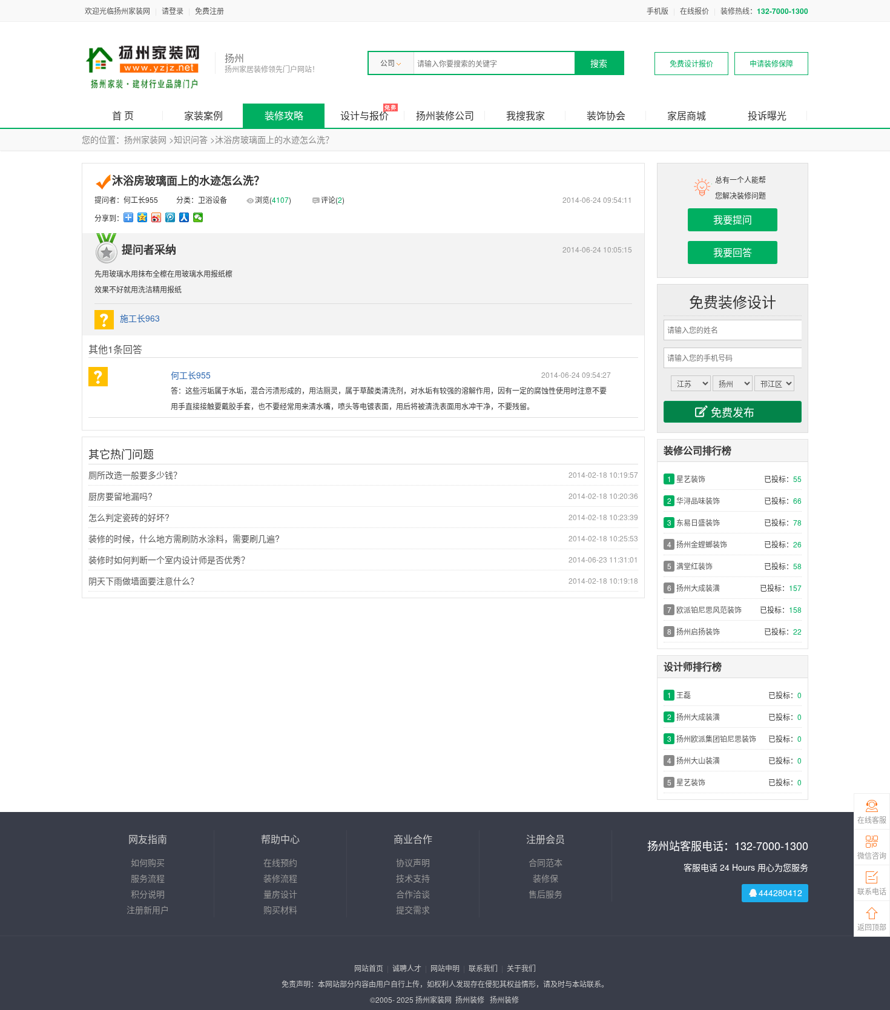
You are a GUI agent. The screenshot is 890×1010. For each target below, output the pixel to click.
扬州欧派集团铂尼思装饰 (716, 738)
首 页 (123, 115)
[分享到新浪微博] (156, 217)
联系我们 (483, 968)
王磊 (683, 695)
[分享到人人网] (184, 217)
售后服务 (545, 894)
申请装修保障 (771, 63)
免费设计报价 (691, 63)
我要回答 (732, 252)
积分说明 (148, 894)
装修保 (545, 878)
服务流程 (148, 878)
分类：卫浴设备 (201, 199)
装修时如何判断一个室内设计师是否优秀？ (168, 559)
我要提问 (732, 219)
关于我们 (521, 968)
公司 (387, 63)
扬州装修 (469, 999)
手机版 (657, 10)
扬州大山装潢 (698, 760)
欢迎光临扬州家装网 (117, 10)
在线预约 (280, 862)
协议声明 (413, 862)
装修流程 (280, 878)
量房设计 (280, 894)
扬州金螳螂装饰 (701, 544)
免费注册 (209, 10)
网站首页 (368, 968)
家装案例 (203, 115)
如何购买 (148, 862)
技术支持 (413, 878)
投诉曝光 (767, 115)
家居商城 (686, 115)
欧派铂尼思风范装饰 (709, 609)
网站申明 (445, 968)
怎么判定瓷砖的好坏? (129, 517)
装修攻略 (284, 115)
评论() (332, 199)
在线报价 (694, 10)
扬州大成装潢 (698, 588)
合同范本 (545, 862)
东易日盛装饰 (698, 522)
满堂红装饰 (694, 566)
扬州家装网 (145, 139)
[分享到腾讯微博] (170, 217)
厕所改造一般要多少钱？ (135, 475)
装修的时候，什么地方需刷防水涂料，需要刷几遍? (184, 538)
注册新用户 (148, 909)
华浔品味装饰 (698, 500)
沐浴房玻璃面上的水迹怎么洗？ (274, 139)
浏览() (273, 199)
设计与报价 (364, 115)
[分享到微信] (198, 217)
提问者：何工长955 (126, 199)
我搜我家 (525, 115)
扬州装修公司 (445, 115)
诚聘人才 (406, 968)
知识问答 (191, 139)
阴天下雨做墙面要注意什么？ (143, 581)
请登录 (172, 10)
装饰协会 (606, 115)
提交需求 (413, 909)
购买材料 (280, 909)
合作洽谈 (413, 894)
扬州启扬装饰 (698, 631)
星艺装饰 (690, 479)
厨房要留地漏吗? (120, 496)
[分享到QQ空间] (142, 217)
